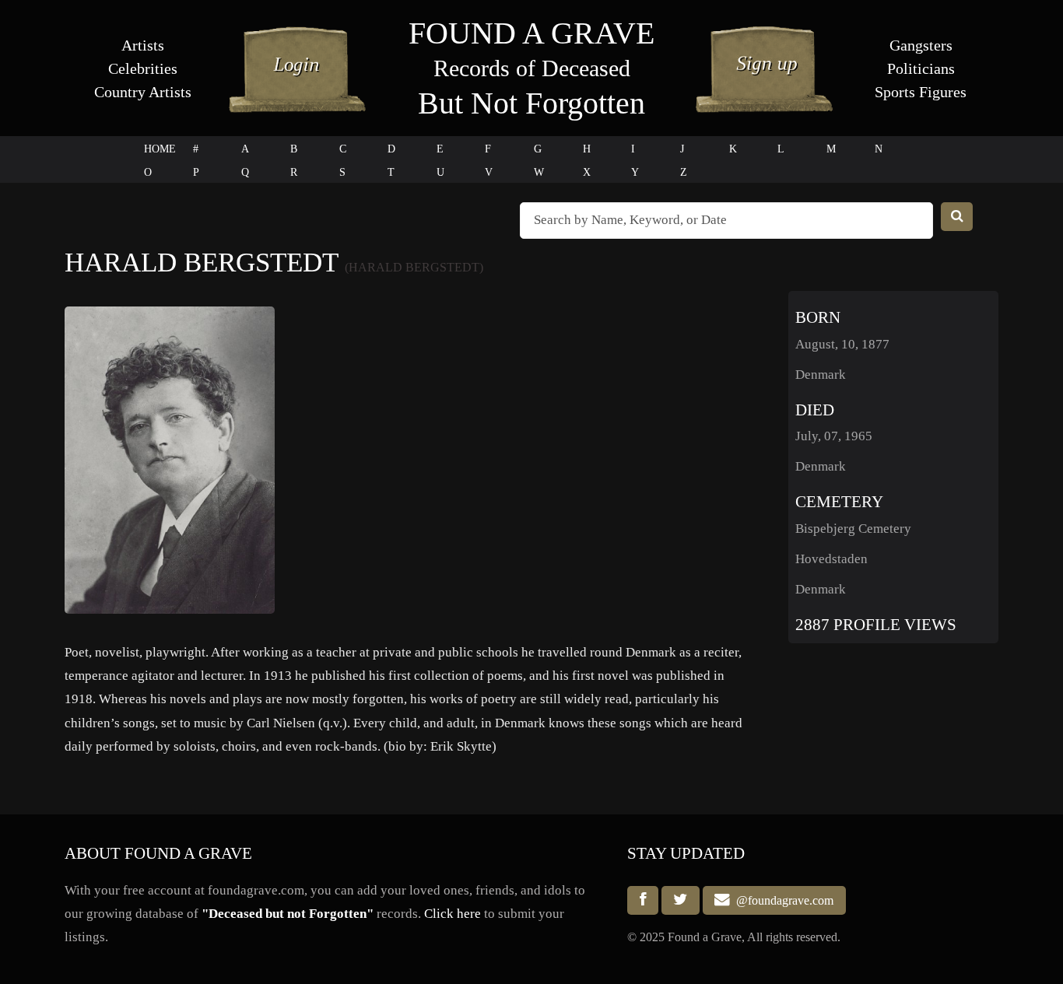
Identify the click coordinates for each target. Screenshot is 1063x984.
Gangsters (920, 45)
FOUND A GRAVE (531, 33)
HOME (160, 149)
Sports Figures (921, 91)
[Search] (957, 216)
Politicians (921, 68)
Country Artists (142, 91)
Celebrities (142, 68)
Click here (452, 913)
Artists (142, 45)
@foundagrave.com (781, 900)
